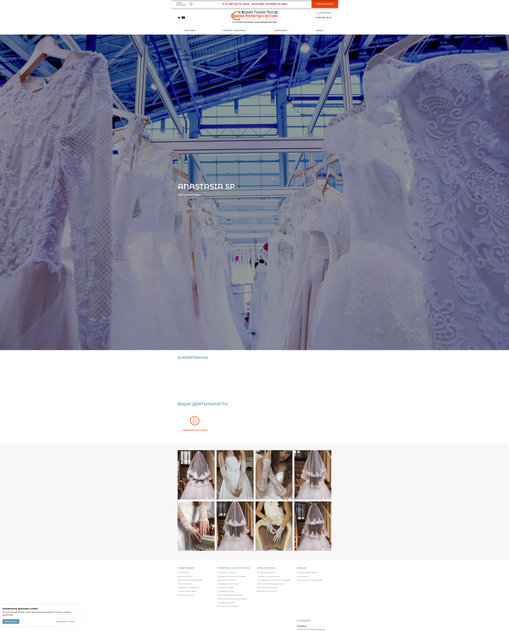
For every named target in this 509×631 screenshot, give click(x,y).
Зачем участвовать (267, 572)
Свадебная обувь (225, 587)
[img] (179, 17)
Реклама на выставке (267, 587)
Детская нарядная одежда (230, 595)
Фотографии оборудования (270, 584)
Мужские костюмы (226, 580)
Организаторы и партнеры (310, 580)
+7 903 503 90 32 (304, 629)
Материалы (303, 576)
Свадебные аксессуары (189, 352)
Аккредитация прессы (307, 572)
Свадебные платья (226, 572)
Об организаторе (186, 595)
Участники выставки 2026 (190, 580)
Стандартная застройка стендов (274, 580)
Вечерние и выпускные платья (231, 576)
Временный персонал (267, 591)
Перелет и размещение (189, 587)
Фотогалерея (184, 584)
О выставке (183, 572)
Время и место (185, 576)
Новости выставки (187, 591)
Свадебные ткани (225, 591)
